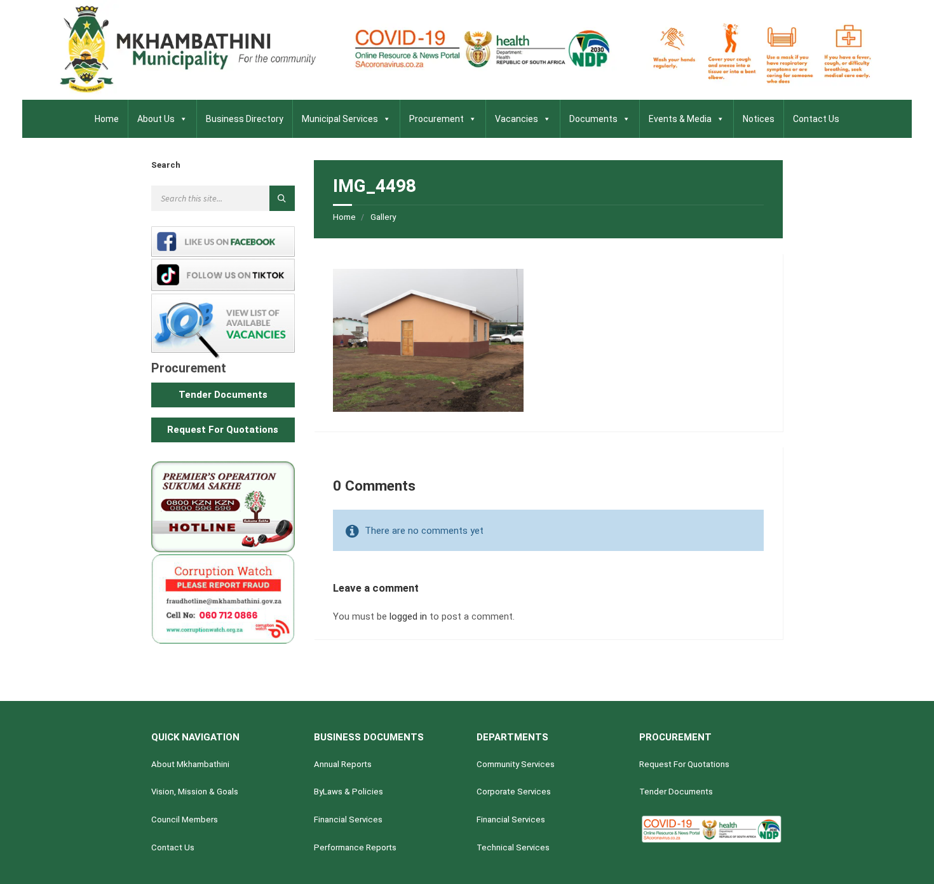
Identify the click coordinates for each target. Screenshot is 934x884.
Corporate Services (514, 791)
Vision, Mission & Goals (194, 791)
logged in (408, 616)
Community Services (516, 764)
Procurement (436, 119)
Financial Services (348, 819)
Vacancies (516, 119)
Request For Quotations (684, 764)
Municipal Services (340, 119)
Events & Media (680, 119)
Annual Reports (343, 764)
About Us (156, 119)
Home (107, 119)
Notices (759, 119)
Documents (593, 119)
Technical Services (513, 847)
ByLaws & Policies (348, 791)
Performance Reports (355, 847)
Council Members (184, 819)
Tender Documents (676, 791)
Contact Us (816, 119)
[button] (223, 395)
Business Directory (244, 119)
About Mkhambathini (190, 764)
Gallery (383, 217)
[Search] (282, 198)
